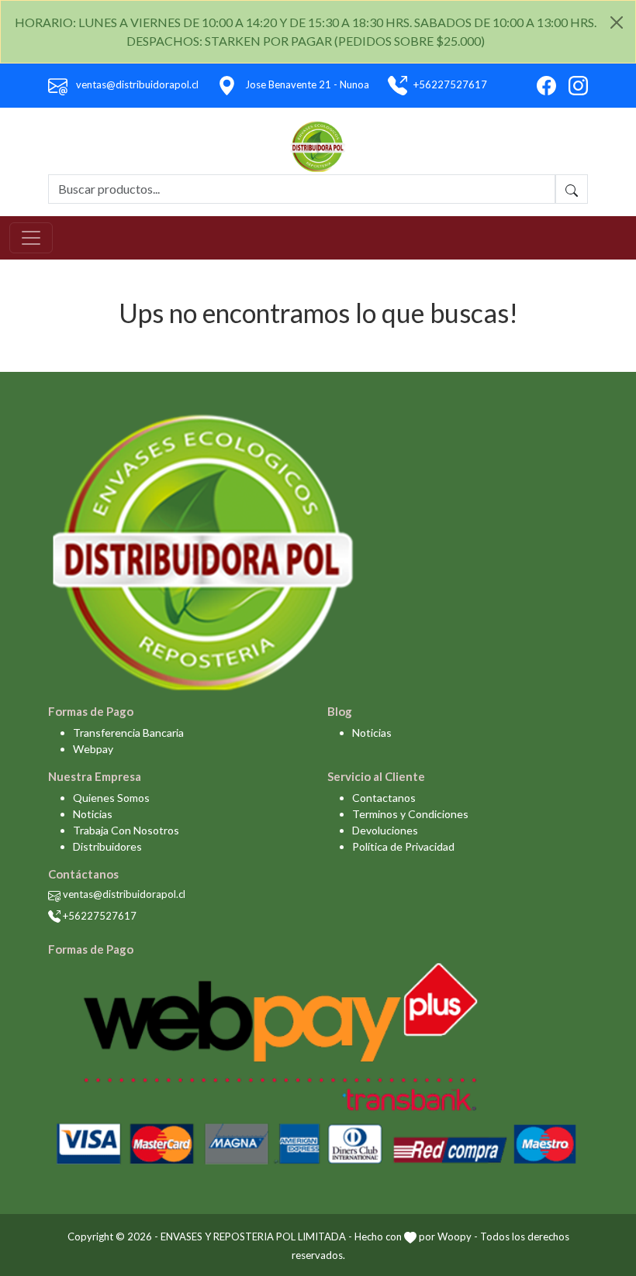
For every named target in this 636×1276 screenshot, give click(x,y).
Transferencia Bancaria (128, 732)
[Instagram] (578, 85)
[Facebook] (546, 85)
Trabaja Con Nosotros (126, 830)
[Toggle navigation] (31, 237)
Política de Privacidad (403, 846)
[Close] (616, 22)
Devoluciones (385, 830)
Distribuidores (107, 846)
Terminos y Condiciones (410, 813)
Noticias (372, 732)
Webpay (93, 748)
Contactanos (384, 797)
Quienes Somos (111, 797)
